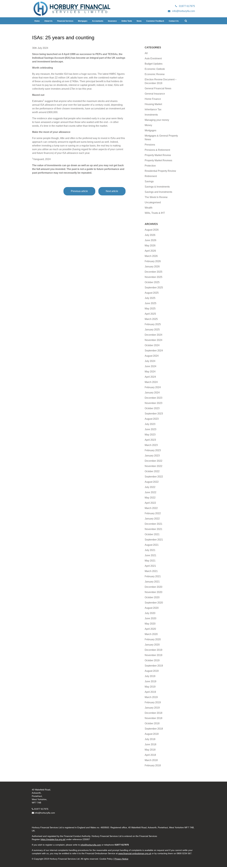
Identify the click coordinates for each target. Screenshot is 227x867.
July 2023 (150, 424)
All (146, 53)
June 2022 (150, 492)
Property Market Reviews (158, 160)
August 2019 (152, 671)
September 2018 (154, 728)
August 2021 (152, 545)
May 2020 (150, 623)
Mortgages (82, 21)
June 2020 (150, 618)
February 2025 (153, 324)
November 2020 (153, 592)
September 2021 (154, 539)
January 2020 (152, 644)
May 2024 (150, 371)
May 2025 (150, 308)
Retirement (151, 176)
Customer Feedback (155, 21)
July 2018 (150, 739)
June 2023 (150, 429)
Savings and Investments (158, 192)
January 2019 (152, 707)
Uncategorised (153, 202)
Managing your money (157, 120)
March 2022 (151, 508)
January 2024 (152, 392)
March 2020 (151, 634)
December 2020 (153, 587)
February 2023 (153, 450)
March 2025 (151, 319)
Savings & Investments (157, 186)
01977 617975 (41, 809)
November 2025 (153, 277)
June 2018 (150, 744)
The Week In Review (156, 197)
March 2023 (151, 445)
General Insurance (155, 93)
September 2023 (154, 413)
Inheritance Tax (153, 109)
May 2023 (150, 434)
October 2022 (152, 471)
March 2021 (151, 571)
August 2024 (152, 355)
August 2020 (152, 608)
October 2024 (152, 345)
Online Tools (126, 21)
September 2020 (154, 602)
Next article (112, 191)
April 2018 (150, 755)
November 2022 (153, 466)
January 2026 (152, 266)
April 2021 (150, 566)
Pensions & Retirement (157, 150)
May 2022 (150, 497)
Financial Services (65, 21)
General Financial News (158, 88)
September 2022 (154, 476)
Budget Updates (153, 63)
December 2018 (153, 713)
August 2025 (152, 292)
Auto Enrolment (153, 58)
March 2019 (151, 697)
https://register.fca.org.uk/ (53, 839)
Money (148, 125)
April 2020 (150, 629)
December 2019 (153, 650)
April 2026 (150, 250)
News (139, 21)
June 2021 (150, 555)
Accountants (97, 21)
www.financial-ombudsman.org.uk (134, 853)
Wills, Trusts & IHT (155, 213)
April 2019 (150, 692)
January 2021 (152, 581)
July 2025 (150, 298)
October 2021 (152, 534)
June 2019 (150, 681)
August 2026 (152, 229)
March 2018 (151, 760)
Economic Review (155, 74)
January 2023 (152, 455)
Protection (150, 165)
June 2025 (150, 303)
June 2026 (150, 240)
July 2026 (150, 235)
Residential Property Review (160, 171)
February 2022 (153, 513)
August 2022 (152, 482)
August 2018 (152, 734)
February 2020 (153, 639)
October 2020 (152, 597)
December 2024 (153, 334)
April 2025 (150, 313)
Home (37, 21)
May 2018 (150, 749)
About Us (48, 21)
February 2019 (153, 702)
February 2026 (153, 261)
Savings (149, 181)
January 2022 (152, 518)
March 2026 (151, 256)
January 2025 (152, 329)
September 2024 (154, 350)
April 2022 (150, 503)
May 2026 (150, 245)
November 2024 (153, 340)
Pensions (150, 144)
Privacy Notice (121, 859)
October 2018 (152, 723)
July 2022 (150, 487)
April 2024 (150, 376)
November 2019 (153, 655)
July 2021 (150, 550)
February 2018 (153, 765)
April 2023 (150, 440)
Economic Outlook (155, 69)
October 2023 (152, 408)
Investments (151, 114)
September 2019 (154, 665)
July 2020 (150, 613)
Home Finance (153, 99)
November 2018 (153, 718)
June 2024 (150, 366)
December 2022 (153, 461)
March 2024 (151, 382)
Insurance (112, 21)
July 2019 (150, 676)
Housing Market (153, 104)
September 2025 (154, 287)
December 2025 (153, 271)
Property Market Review (158, 155)
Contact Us (174, 21)
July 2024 (150, 361)
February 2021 (153, 576)
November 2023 (153, 403)
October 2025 (152, 282)
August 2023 (152, 419)
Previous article (79, 191)
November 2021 (153, 529)
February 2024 (153, 387)
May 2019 (150, 686)
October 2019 (152, 660)
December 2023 (153, 398)
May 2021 (150, 560)
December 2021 (153, 524)
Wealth (148, 207)
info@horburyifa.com (45, 813)
